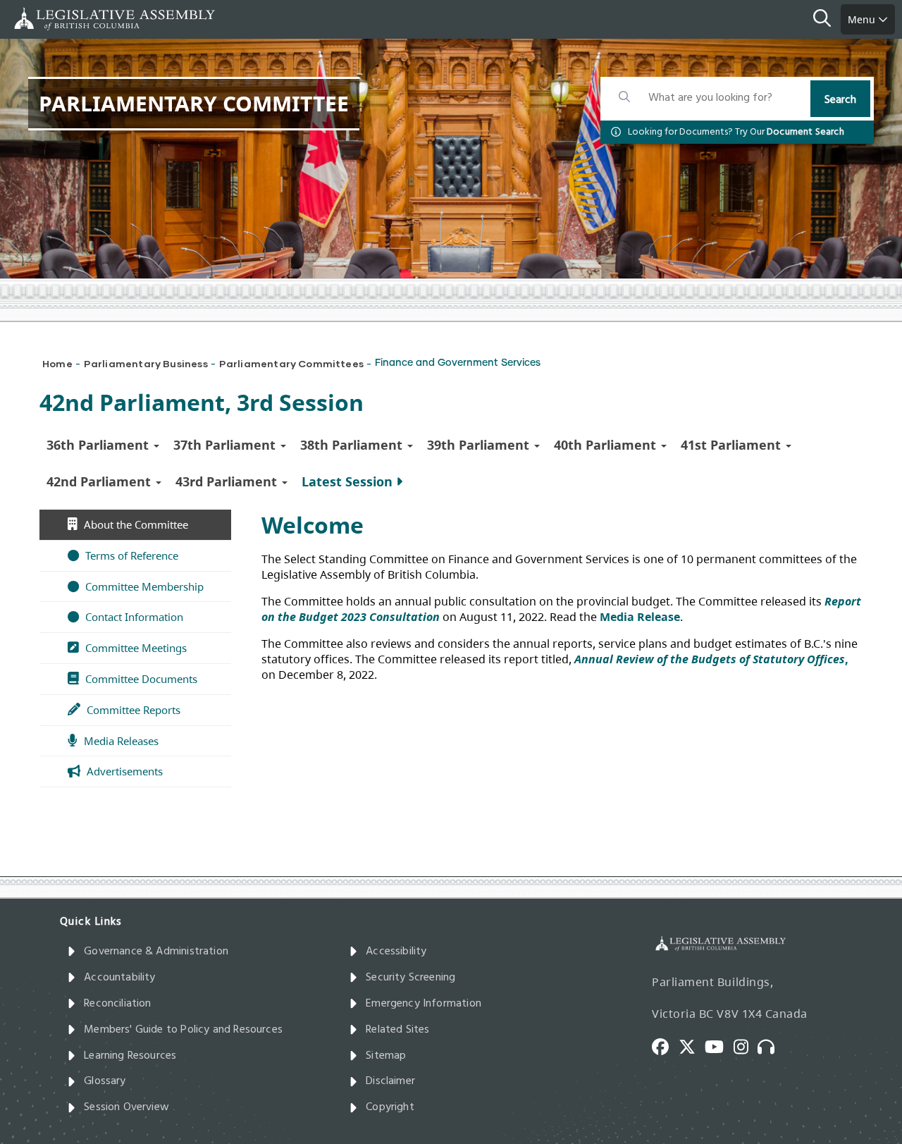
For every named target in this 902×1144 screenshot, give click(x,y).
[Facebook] (665, 1045)
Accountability (120, 977)
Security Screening (410, 977)
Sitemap (386, 1056)
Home (57, 363)
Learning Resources (130, 1056)
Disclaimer (390, 1081)
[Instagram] (746, 1045)
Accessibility (396, 951)
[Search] (827, 19)
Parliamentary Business (146, 363)
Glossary (104, 1081)
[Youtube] (719, 1045)
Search (840, 100)
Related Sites (397, 1030)
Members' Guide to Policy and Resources (183, 1030)
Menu (863, 19)
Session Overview (126, 1107)
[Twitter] (692, 1045)
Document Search (805, 132)
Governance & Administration (156, 951)
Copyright (390, 1107)
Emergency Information (423, 1004)
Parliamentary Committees (291, 363)
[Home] (56, 18)
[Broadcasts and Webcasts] (771, 1045)
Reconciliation (118, 1004)
